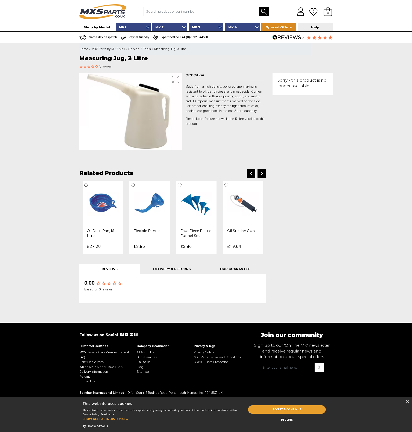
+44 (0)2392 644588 (194, 37)
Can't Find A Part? (92, 362)
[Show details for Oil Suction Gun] (243, 204)
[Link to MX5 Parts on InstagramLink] (135, 334)
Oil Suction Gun (241, 231)
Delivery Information (93, 372)
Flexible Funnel (147, 231)
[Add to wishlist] (86, 185)
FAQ (82, 357)
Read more (107, 414)
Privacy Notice (204, 352)
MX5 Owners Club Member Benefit (104, 352)
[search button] (264, 11)
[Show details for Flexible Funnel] (149, 204)
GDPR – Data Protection (211, 362)
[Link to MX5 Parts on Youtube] (131, 334)
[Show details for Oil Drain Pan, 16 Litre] (103, 204)
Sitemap (143, 372)
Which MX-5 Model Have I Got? (101, 367)
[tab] (109, 269)
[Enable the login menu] (299, 11)
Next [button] (262, 173)
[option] (102, 217)
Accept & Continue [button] (287, 409)
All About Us (145, 352)
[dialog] (206, 414)
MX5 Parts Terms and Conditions (217, 357)
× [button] (407, 401)
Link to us (143, 362)
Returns (85, 377)
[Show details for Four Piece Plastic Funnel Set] (196, 204)
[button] (328, 11)
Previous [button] (251, 173)
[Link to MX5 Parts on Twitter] (126, 334)
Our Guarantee (147, 357)
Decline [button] (287, 419)
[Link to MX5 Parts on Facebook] (122, 334)
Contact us (87, 381)
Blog (140, 367)
